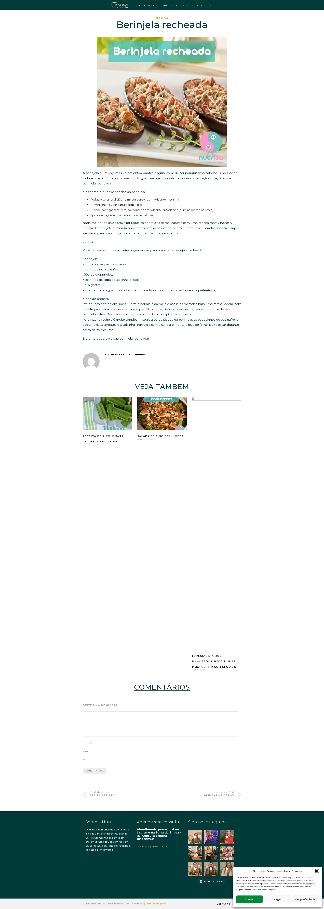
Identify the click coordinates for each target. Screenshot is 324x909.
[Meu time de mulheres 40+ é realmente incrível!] (227, 853)
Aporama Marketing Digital (155, 904)
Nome (87, 743)
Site (85, 759)
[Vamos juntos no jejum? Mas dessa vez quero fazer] (195, 853)
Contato (182, 6)
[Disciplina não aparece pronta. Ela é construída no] (211, 837)
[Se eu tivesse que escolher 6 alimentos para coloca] (227, 869)
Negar (277, 899)
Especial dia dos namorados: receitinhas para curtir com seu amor (215, 661)
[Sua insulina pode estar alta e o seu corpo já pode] (195, 837)
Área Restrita (201, 6)
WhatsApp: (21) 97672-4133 (152, 846)
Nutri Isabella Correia (125, 354)
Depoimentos (165, 6)
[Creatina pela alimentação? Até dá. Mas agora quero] (211, 869)
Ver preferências (306, 899)
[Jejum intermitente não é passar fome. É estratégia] (211, 853)
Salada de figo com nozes (160, 436)
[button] (317, 871)
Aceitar (249, 899)
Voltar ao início (228, 904)
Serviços (149, 6)
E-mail (87, 751)
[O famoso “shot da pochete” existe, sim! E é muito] (195, 869)
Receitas (162, 18)
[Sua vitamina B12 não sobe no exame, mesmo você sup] (227, 837)
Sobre (136, 6)
